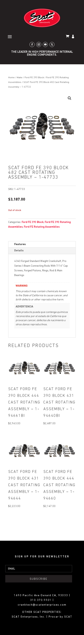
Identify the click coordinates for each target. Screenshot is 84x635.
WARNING (22, 285)
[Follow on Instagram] (38, 44)
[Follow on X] (52, 44)
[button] (69, 98)
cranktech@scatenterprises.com (42, 604)
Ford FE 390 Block (34, 77)
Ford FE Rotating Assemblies (42, 226)
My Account (73, 37)
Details (19, 250)
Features (20, 244)
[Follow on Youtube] (45, 44)
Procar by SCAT (60, 616)
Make (19, 77)
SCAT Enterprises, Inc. (29, 616)
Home (11, 77)
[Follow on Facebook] (32, 44)
